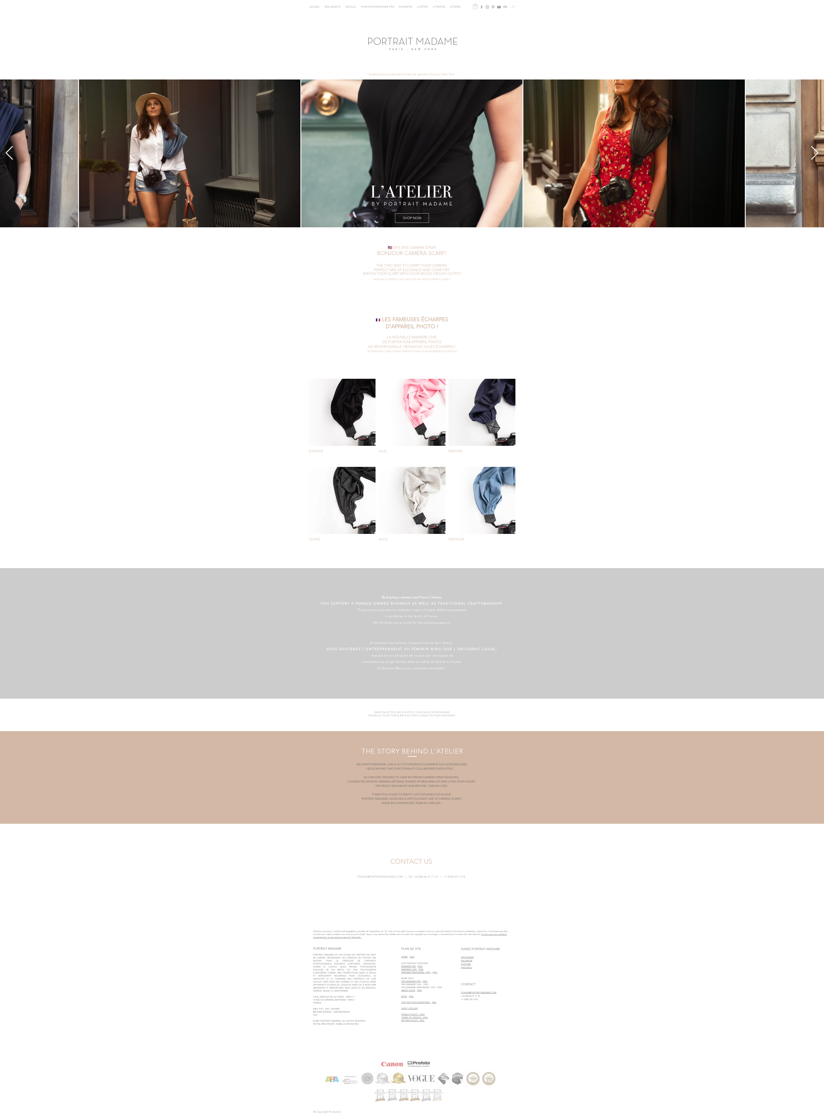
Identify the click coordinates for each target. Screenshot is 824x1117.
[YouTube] (499, 7)
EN (506, 7)
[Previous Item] (9, 153)
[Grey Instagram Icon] (487, 7)
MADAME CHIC (409, 969)
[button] (332, 7)
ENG (412, 956)
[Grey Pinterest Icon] (493, 7)
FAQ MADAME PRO (411, 981)
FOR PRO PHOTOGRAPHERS (415, 1002)
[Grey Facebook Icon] (481, 7)
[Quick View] (342, 412)
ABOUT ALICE (408, 990)
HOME (404, 956)
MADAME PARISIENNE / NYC (416, 972)
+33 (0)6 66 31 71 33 (470, 996)
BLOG (404, 996)
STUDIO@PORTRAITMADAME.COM (380, 876)
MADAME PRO (408, 966)
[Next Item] (814, 153)
